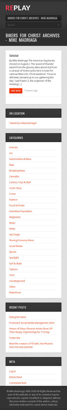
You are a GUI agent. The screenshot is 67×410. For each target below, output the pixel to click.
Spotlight (14, 257)
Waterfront (15, 292)
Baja (11, 164)
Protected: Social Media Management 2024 (31, 322)
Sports (12, 251)
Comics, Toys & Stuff (20, 182)
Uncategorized (17, 281)
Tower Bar (14, 337)
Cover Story (15, 188)
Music (12, 222)
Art (10, 153)
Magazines (14, 217)
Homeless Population (20, 211)
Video (12, 286)
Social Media (16, 246)
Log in (12, 371)
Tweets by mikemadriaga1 (23, 123)
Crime (12, 193)
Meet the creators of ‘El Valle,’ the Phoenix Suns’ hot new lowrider (31, 345)
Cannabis (14, 176)
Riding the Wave (17, 317)
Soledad (13, 55)
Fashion (13, 199)
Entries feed (15, 377)
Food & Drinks (16, 205)
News (12, 228)
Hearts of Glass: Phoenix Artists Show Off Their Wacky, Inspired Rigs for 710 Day (30, 330)
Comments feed (17, 383)
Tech (11, 275)
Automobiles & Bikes (20, 159)
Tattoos (13, 269)
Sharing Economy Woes (21, 240)
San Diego (14, 234)
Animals (13, 147)
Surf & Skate (15, 263)
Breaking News (17, 170)
